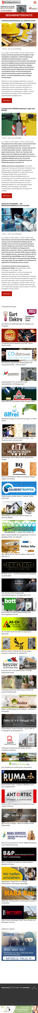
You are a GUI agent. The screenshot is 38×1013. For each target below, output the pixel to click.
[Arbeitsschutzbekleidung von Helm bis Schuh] (19, 34)
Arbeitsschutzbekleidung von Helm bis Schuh (18, 21)
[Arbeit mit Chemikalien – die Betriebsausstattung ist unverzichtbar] (19, 219)
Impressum (6, 987)
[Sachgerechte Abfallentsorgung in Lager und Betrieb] (19, 124)
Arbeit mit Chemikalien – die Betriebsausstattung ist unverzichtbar (15, 204)
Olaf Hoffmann (16, 49)
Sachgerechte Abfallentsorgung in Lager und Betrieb (18, 109)
